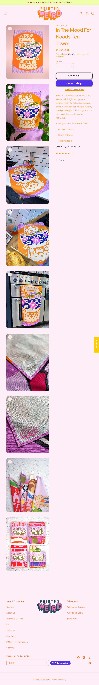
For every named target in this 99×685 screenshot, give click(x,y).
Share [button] (61, 160)
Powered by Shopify (58, 680)
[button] (5, 13)
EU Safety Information (68, 146)
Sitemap (10, 648)
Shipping (72, 54)
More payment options (74, 89)
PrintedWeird (45, 680)
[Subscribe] (46, 663)
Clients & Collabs (14, 619)
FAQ (8, 624)
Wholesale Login (75, 613)
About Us (10, 613)
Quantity (59, 61)
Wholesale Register (76, 607)
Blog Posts (11, 636)
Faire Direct (72, 619)
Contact (10, 607)
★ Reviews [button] (96, 344)
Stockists (10, 630)
